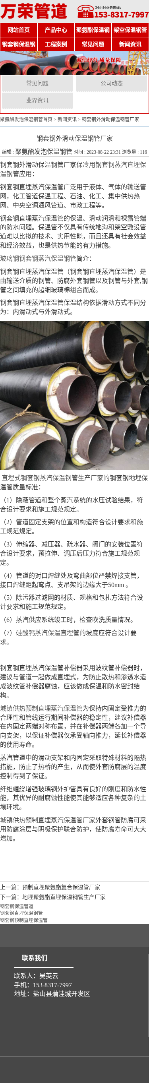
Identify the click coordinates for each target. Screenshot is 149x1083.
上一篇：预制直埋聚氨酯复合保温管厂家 (50, 887)
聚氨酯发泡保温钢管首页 (26, 119)
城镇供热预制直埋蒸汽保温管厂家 (47, 820)
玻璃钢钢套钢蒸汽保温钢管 (38, 258)
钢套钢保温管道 (16, 906)
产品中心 (56, 30)
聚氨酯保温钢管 (93, 32)
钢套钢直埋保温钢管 (21, 913)
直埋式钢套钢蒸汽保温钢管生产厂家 (52, 478)
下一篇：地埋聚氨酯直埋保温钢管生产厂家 (53, 897)
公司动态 (112, 83)
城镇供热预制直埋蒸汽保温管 (41, 708)
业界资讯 (37, 100)
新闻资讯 (130, 44)
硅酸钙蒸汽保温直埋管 (47, 633)
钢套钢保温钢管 (18, 46)
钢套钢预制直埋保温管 (24, 920)
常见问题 (93, 44)
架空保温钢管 (130, 30)
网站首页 (19, 30)
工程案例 (56, 44)
